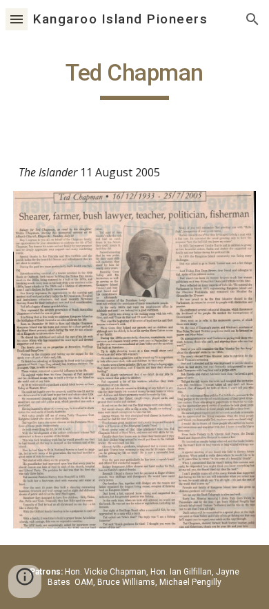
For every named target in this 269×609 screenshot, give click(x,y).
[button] (16, 19)
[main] (134, 79)
